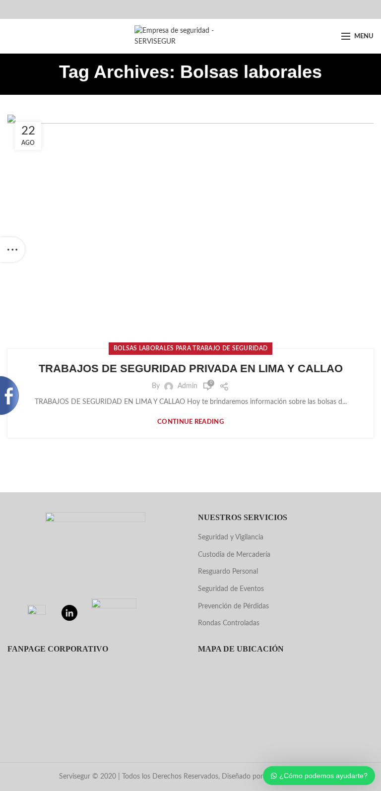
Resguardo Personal (228, 571)
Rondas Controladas (228, 623)
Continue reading (190, 422)
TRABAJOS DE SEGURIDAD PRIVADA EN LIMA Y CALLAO (191, 368)
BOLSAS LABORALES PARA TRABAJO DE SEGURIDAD (191, 348)
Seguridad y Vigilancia (230, 537)
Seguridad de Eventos (231, 589)
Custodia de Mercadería (234, 554)
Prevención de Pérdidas (233, 606)
